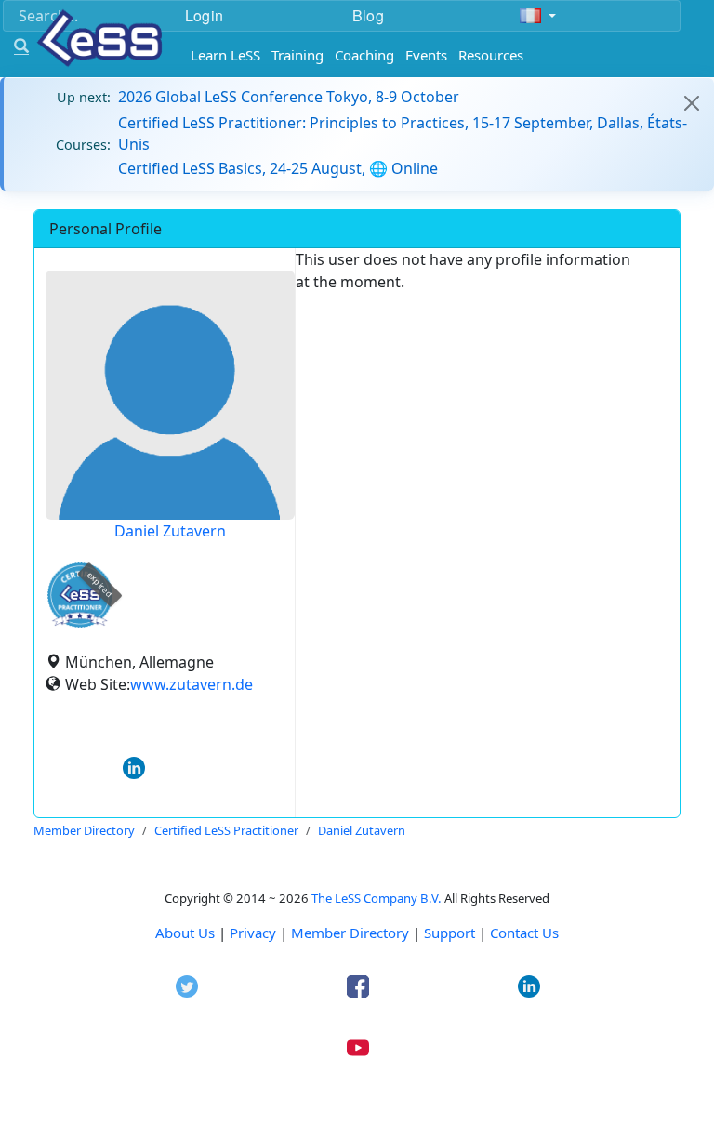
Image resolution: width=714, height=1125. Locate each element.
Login (204, 15)
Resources (490, 55)
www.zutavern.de (191, 684)
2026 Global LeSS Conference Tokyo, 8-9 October (288, 96)
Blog (368, 15)
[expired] (79, 624)
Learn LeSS (225, 55)
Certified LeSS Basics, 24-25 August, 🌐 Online (278, 168)
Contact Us (524, 932)
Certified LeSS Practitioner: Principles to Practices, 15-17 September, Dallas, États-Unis (402, 132)
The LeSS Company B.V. (376, 898)
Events (426, 55)
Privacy (253, 932)
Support (449, 932)
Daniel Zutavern (170, 531)
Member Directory (350, 932)
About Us (185, 932)
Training (297, 55)
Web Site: (97, 684)
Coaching (364, 55)
